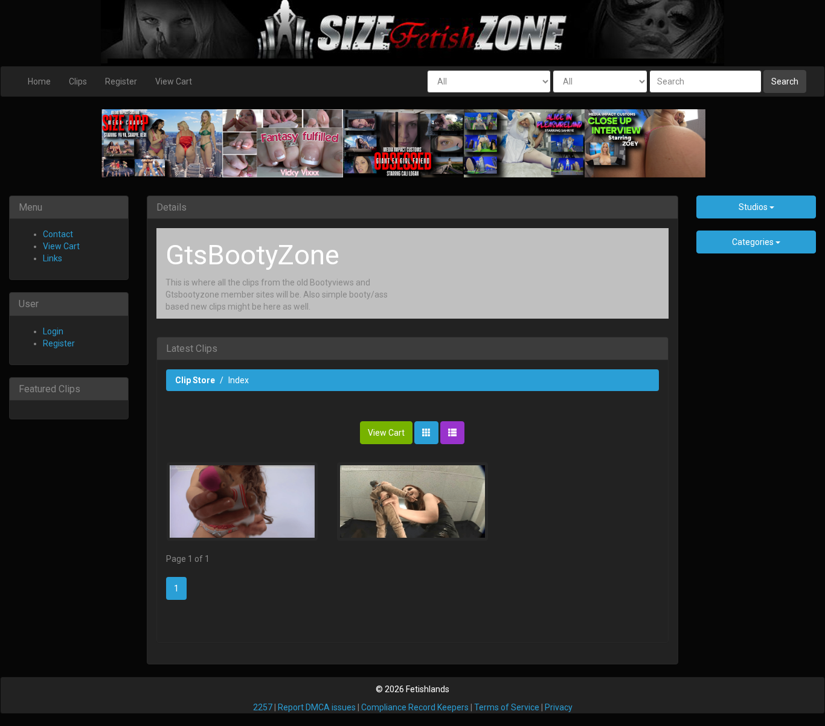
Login (53, 331)
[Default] (426, 432)
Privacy (559, 707)
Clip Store (195, 380)
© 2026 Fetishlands (412, 689)
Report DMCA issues (317, 707)
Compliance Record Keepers (415, 707)
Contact (58, 234)
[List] (452, 432)
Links (52, 258)
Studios (754, 207)
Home (39, 81)
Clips (78, 81)
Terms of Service (506, 707)
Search (784, 81)
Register (121, 81)
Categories (753, 242)
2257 (262, 707)
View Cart (173, 81)
